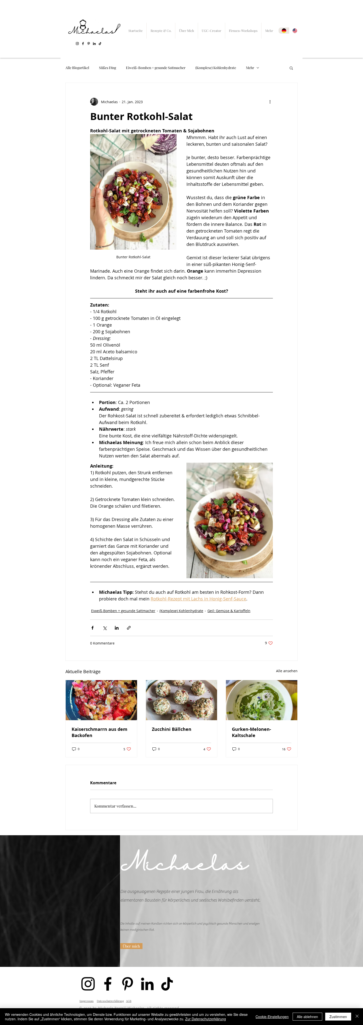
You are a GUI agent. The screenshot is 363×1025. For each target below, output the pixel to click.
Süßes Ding (107, 67)
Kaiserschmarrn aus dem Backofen (99, 732)
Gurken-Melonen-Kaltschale (251, 732)
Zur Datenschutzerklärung (205, 1018)
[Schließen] (357, 1016)
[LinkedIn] (94, 44)
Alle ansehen (287, 670)
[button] (291, 68)
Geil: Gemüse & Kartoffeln (228, 610)
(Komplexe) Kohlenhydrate (215, 67)
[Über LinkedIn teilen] (116, 627)
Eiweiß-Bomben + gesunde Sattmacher (155, 67)
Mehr (250, 67)
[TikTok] (100, 44)
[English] (294, 30)
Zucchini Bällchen (171, 729)
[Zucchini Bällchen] (181, 700)
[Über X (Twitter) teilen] (104, 627)
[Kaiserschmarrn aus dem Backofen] (101, 700)
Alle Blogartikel (77, 67)
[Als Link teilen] (128, 627)
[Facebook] (83, 44)
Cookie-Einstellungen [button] (272, 1016)
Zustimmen (338, 1016)
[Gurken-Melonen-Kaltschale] (261, 700)
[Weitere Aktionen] (270, 102)
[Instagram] (77, 44)
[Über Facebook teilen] (92, 627)
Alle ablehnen (307, 1016)
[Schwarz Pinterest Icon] (89, 44)
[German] (284, 30)
